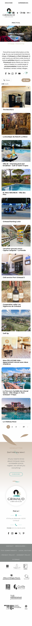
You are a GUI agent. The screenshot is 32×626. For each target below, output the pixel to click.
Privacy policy (8, 555)
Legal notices (25, 550)
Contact (10, 546)
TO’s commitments (9, 550)
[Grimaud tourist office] (16, 496)
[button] (24, 12)
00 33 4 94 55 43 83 (16, 528)
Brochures (20, 546)
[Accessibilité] (17, 13)
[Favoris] (21, 13)
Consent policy (23, 555)
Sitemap (16, 559)
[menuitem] (9, 3)
